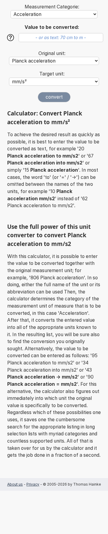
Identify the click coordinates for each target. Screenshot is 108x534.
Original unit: (51, 53)
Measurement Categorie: (52, 7)
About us (15, 484)
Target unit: (51, 74)
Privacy (32, 484)
